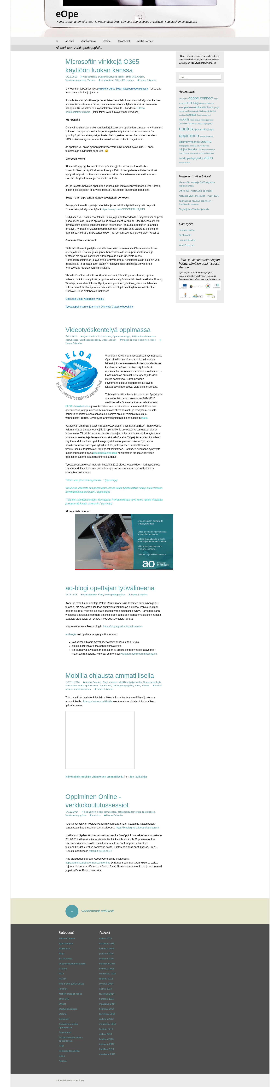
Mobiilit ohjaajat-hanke (130, 682)
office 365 (131, 76)
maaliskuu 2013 (107, 1054)
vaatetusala (193, 153)
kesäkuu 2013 (106, 1039)
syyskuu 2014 (106, 983)
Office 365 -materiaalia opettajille (196, 190)
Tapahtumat (124, 41)
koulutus (113, 682)
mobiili (125, 339)
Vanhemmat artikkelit (92, 911)
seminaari (194, 146)
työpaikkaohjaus (208, 150)
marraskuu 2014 (107, 973)
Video (104, 339)
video (153, 339)
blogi (196, 103)
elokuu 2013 (105, 1034)
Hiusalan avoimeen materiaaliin (138, 653)
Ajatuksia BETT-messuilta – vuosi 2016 (199, 195)
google (216, 108)
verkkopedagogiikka (191, 158)
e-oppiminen (107, 80)
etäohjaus (208, 107)
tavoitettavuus (203, 146)
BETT (189, 103)
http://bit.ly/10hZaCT (100, 851)
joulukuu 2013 (106, 1019)
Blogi (100, 594)
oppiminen (143, 339)
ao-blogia (70, 634)
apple (216, 99)
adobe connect (200, 98)
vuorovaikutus (184, 162)
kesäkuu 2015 (106, 958)
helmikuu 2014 (106, 1009)
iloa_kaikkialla (138, 776)
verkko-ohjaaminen (206, 153)
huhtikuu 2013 (106, 1049)
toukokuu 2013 (106, 1044)
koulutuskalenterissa (105, 453)
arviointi (182, 103)
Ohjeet (140, 76)
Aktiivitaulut (64, 948)
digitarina (210, 103)
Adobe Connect (145, 41)
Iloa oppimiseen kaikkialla (97, 701)
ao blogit (69, 41)
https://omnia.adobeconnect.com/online (87, 862)
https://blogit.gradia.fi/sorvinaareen (122, 626)
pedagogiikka (184, 146)
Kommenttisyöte (187, 240)
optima (206, 141)
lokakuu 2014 (106, 978)
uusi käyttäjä (184, 153)
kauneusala (193, 111)
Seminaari (64, 1019)
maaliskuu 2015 (107, 963)
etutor (197, 107)
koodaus (182, 115)
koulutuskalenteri (203, 115)
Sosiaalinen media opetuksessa (81, 685)
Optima (107, 41)
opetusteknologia (204, 129)
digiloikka (202, 103)
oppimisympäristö (189, 141)
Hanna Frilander (148, 80)
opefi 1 (210, 124)
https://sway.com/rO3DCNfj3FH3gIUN (123, 209)
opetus (130, 80)
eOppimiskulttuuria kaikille (111, 76)
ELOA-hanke (104, 336)
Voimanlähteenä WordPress (70, 1080)
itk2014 (62, 978)
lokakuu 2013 (106, 1029)
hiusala (181, 111)
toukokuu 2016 (106, 943)
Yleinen (91, 80)
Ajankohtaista (88, 41)
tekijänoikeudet (188, 149)
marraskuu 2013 (107, 1024)
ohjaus (200, 124)
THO (200, 150)
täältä (144, 418)
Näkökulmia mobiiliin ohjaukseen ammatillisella (94, 776)
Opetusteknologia (121, 336)
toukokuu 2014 (106, 993)
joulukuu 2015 (106, 953)
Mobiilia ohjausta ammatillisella (109, 675)
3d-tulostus (183, 99)
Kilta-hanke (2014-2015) (71, 983)
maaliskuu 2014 (107, 1003)
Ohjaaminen (192, 124)
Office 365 (120, 80)
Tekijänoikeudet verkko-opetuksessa (136, 811)
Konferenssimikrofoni (207, 111)
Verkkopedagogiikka (75, 80)
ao (57, 41)
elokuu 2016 (105, 938)
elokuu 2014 (105, 988)
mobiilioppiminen (82, 689)
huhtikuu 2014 (106, 998)
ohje (205, 124)
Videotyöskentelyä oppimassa (108, 329)
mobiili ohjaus (195, 120)
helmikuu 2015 (106, 968)
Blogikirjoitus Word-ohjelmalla (194, 209)
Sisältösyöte (185, 235)
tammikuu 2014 (107, 1014)
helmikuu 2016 (106, 948)
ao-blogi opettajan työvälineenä (109, 588)
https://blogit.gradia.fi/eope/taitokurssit (137, 827)
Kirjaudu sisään (187, 230)
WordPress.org (186, 245)
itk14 (187, 111)
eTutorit (63, 968)
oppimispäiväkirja (206, 136)
